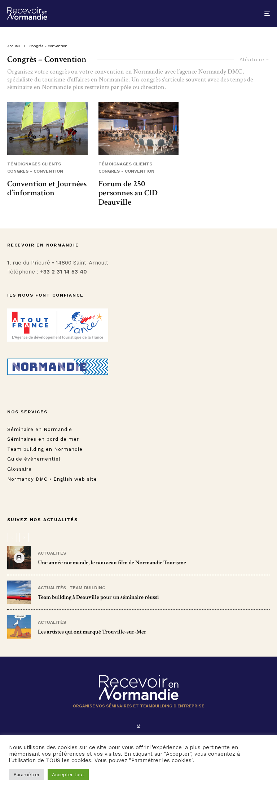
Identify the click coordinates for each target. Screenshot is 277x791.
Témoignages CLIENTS (34, 163)
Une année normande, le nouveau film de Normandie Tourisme (112, 563)
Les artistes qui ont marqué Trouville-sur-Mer (92, 632)
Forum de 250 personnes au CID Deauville (128, 193)
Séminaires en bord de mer (43, 439)
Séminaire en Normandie (39, 429)
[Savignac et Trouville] (19, 627)
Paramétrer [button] (26, 774)
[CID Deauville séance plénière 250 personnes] (138, 128)
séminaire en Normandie (39, 87)
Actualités (52, 553)
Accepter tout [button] (68, 774)
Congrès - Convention (35, 171)
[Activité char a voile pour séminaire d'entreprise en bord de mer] (47, 128)
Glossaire (19, 469)
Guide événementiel (34, 459)
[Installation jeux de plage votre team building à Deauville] (19, 592)
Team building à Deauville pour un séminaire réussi (98, 597)
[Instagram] (138, 726)
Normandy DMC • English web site (52, 479)
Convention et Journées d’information (47, 188)
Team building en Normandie (45, 449)
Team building (87, 587)
